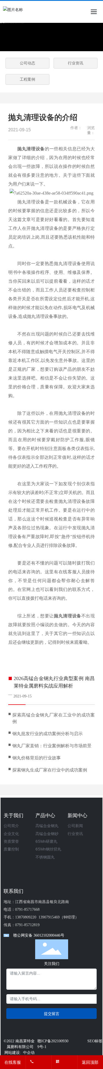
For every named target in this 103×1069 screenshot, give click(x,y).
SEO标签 (94, 1041)
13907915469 (49, 917)
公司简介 (11, 825)
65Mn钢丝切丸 (48, 849)
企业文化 (11, 833)
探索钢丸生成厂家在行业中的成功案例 (49, 770)
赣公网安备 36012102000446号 (38, 935)
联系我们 (13, 891)
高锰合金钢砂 (47, 833)
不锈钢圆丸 (45, 857)
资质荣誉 (11, 841)
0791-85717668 (27, 909)
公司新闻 (75, 825)
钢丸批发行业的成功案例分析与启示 (47, 733)
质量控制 (11, 849)
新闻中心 (77, 815)
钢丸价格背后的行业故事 (36, 758)
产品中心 (45, 815)
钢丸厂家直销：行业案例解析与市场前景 (51, 745)
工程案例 (27, 79)
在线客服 (12, 1062)
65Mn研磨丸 (46, 841)
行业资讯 (75, 63)
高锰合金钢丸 (47, 825)
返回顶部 (90, 1062)
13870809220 (25, 917)
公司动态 (27, 63)
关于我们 (13, 815)
